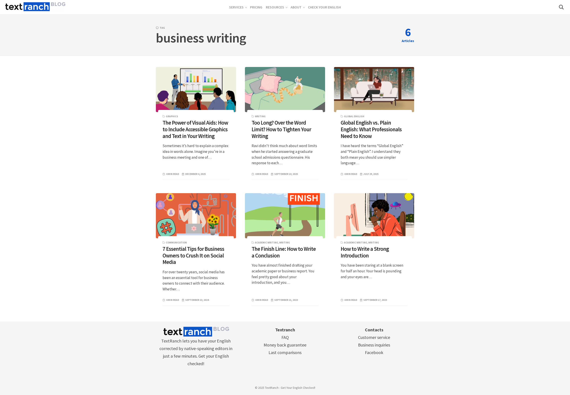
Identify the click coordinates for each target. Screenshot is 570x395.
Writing (260, 116)
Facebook (374, 352)
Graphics (172, 116)
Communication (176, 242)
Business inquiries (374, 345)
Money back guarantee (285, 345)
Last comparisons (285, 352)
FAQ (285, 337)
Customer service (374, 337)
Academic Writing (266, 242)
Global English (354, 116)
